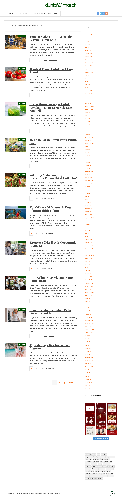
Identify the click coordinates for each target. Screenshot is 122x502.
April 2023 (87, 159)
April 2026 (87, 47)
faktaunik (96, 461)
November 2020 (89, 249)
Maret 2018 (88, 348)
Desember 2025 (89, 60)
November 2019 (89, 286)
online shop (88, 473)
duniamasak (89, 459)
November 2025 (89, 63)
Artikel (19, 13)
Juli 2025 (87, 75)
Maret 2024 (88, 125)
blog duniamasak (90, 457)
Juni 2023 (87, 153)
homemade (102, 466)
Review (35, 13)
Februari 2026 (88, 53)
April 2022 (87, 196)
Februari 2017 (88, 379)
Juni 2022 (87, 190)
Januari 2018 (88, 354)
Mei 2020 (87, 267)
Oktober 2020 (88, 252)
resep (87, 476)
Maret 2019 (88, 311)
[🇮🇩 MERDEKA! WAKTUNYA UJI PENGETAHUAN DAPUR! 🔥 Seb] (90, 430)
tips (106, 476)
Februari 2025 (88, 91)
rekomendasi (109, 473)
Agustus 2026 (89, 35)
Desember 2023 (89, 134)
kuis (97, 468)
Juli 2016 (87, 385)
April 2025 (87, 84)
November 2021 (89, 211)
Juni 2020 (87, 264)
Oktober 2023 (88, 140)
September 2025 (89, 69)
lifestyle (97, 471)
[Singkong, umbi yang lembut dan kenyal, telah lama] (112, 419)
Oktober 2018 (88, 326)
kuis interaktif (109, 468)
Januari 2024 (88, 131)
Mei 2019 (87, 305)
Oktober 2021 (88, 215)
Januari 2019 (88, 317)
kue (93, 468)
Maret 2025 (88, 87)
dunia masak (96, 459)
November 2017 (89, 360)
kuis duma (102, 468)
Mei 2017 (87, 373)
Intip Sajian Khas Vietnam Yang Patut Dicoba (51, 279)
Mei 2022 (87, 193)
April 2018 (87, 345)
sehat (102, 476)
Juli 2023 (87, 149)
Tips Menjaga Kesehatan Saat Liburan (49, 346)
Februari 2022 (88, 202)
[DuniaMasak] (61, 5)
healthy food (106, 464)
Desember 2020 (89, 246)
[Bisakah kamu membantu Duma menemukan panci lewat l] (90, 419)
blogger (108, 457)
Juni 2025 (87, 78)
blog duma (103, 454)
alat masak (88, 454)
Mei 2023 (87, 156)
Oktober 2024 (88, 103)
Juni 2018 (87, 339)
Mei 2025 (87, 81)
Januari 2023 (88, 168)
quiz (103, 473)
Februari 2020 (88, 277)
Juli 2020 (87, 261)
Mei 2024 (87, 118)
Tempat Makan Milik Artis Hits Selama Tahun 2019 (50, 38)
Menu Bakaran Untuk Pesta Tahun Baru (53, 141)
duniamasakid (89, 461)
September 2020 (89, 255)
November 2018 (89, 323)
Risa (45, 130)
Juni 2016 (87, 388)
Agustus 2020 (89, 258)
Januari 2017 (88, 382)
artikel (94, 454)
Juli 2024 (87, 112)
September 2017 (89, 367)
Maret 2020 (88, 273)
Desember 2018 (89, 320)
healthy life (88, 466)
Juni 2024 (87, 115)
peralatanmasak (97, 473)
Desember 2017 (89, 357)
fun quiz (88, 464)
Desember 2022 (89, 171)
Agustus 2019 (89, 295)
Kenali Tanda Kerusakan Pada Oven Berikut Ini (50, 311)
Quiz (56, 13)
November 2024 (89, 100)
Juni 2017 (87, 370)
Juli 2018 (87, 336)
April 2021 (87, 233)
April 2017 (87, 376)
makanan (103, 471)
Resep (27, 13)
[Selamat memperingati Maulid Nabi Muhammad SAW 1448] (101, 419)
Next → (72, 382)
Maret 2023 (88, 162)
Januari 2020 (88, 280)
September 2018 (89, 329)
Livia (45, 60)
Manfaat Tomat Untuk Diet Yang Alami (51, 70)
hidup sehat (95, 466)
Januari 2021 (88, 242)
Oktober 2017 (88, 363)
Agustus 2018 (89, 332)
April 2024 (87, 122)
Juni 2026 (87, 41)
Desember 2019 (89, 283)
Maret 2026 (88, 50)
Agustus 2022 (89, 184)
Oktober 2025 (88, 66)
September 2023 (89, 143)
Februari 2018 (88, 351)
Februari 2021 (88, 239)
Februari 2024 (88, 128)
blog (98, 454)
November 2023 (89, 137)
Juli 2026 (87, 38)
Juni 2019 (87, 301)
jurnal (113, 466)
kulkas (92, 471)
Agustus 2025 (89, 72)
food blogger (108, 461)
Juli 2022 (87, 187)
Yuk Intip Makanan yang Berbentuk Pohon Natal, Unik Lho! (53, 176)
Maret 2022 (88, 199)
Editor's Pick (53, 60)
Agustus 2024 (89, 109)
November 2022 (89, 174)
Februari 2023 (88, 165)
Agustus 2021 (89, 221)
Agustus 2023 (89, 146)
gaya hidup (94, 464)
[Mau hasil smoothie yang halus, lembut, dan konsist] (101, 430)
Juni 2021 (87, 227)
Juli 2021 (87, 224)
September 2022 (89, 180)
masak (108, 471)
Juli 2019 (87, 298)
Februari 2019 (88, 314)
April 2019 (87, 308)
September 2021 (89, 218)
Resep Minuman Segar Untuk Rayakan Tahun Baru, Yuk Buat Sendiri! (50, 107)
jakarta (108, 466)
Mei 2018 (87, 342)
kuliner (87, 471)
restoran (92, 476)
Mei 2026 (87, 44)
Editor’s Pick (46, 13)
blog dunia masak (100, 457)
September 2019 (89, 292)
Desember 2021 (89, 208)
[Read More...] (32, 60)
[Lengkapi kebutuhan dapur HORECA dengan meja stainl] (101, 408)
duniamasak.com (105, 459)
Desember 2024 (89, 97)
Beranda (10, 13)
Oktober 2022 (88, 177)
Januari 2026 (88, 56)
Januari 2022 (88, 205)
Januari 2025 (88, 94)
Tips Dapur (111, 476)
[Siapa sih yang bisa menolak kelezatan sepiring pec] (112, 430)
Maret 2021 (88, 236)
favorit (101, 461)
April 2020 (87, 270)
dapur (113, 457)
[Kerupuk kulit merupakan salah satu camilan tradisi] (112, 408)
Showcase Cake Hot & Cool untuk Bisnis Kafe (52, 244)
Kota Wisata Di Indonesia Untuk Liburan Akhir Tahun (51, 209)
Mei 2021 (87, 230)
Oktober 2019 (88, 289)
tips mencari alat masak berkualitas (94, 478)
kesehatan (88, 468)
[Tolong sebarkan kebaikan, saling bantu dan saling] (90, 408)
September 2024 (89, 106)
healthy (100, 464)
